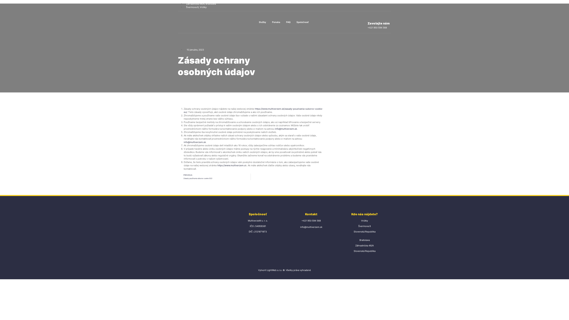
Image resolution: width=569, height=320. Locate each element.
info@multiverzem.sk (286, 128)
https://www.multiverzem (268, 108)
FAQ (288, 22)
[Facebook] (388, 5)
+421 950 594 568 (377, 27)
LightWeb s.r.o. (274, 270)
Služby (262, 22)
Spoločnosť (303, 22)
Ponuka (276, 22)
